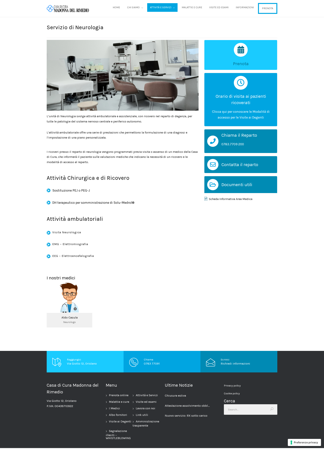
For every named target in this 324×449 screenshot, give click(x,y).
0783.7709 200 (232, 144)
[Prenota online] (240, 49)
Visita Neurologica (66, 232)
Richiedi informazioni (235, 363)
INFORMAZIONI (245, 7)
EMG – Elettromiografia (70, 244)
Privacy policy (232, 385)
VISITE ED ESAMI (219, 7)
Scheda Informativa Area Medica (230, 199)
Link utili (142, 415)
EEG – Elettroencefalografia (73, 256)
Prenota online (118, 395)
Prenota (241, 63)
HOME (116, 7)
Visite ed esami (146, 402)
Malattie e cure (119, 402)
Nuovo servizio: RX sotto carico (186, 415)
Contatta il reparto (239, 164)
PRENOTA (267, 8)
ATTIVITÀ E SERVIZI (160, 7)
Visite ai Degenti (120, 421)
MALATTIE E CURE (192, 7)
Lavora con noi (145, 408)
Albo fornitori (118, 415)
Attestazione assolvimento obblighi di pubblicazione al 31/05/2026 (187, 405)
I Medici (114, 408)
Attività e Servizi (147, 395)
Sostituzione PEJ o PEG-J (71, 190)
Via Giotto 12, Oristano (82, 363)
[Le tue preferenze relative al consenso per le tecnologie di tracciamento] (304, 442)
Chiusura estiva (175, 395)
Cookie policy (232, 393)
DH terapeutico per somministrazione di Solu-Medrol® (93, 203)
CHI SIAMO (133, 7)
